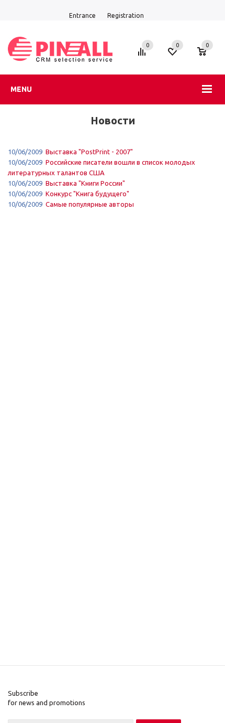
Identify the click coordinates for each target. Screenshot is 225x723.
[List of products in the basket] (207, 56)
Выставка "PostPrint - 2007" (89, 151)
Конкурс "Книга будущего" (87, 193)
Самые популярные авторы (90, 204)
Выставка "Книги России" (85, 183)
